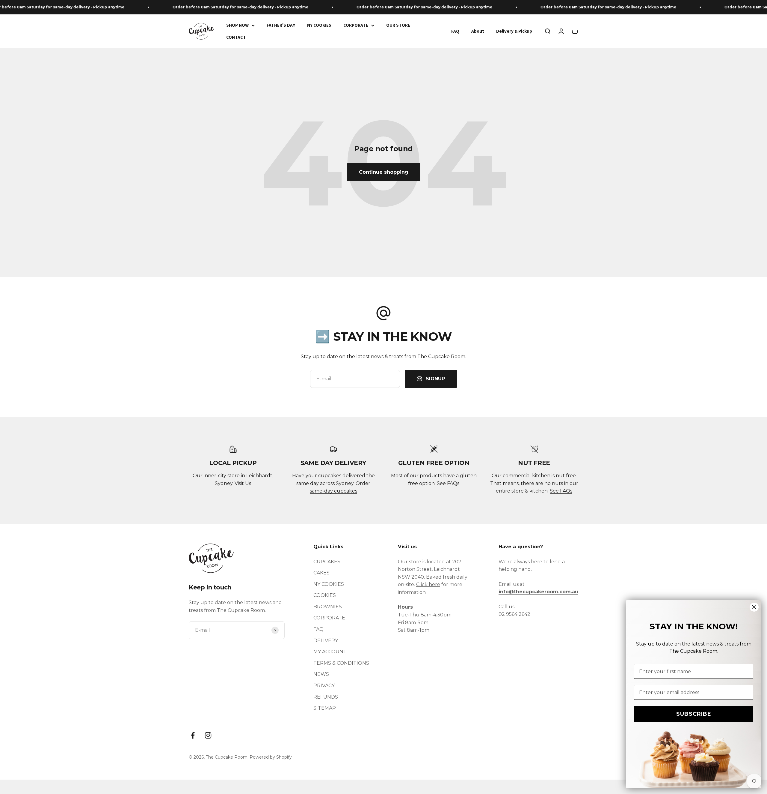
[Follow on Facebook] (193, 735)
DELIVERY (325, 640)
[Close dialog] (754, 607)
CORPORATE (355, 25)
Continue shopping (383, 172)
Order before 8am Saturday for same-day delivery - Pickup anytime (226, 7)
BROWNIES (327, 607)
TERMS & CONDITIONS (341, 663)
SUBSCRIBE (693, 714)
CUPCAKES (326, 562)
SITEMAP (324, 708)
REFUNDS (325, 697)
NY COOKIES (319, 25)
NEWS (321, 674)
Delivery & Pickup (514, 31)
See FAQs (448, 483)
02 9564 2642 (514, 614)
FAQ (455, 31)
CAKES (321, 573)
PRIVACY (324, 685)
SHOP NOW (237, 25)
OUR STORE (398, 25)
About (477, 31)
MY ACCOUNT (330, 652)
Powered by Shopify (271, 757)
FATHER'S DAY (281, 25)
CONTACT (236, 37)
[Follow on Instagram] (208, 735)
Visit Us (243, 483)
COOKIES (324, 595)
